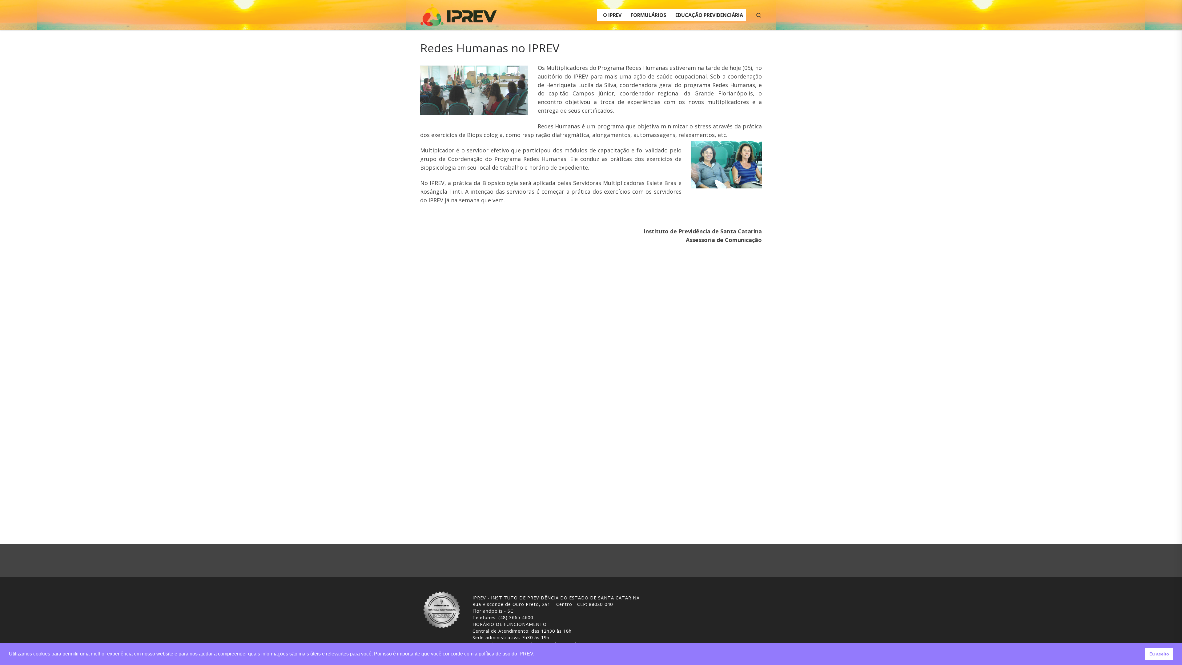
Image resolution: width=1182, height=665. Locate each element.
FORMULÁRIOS (648, 15)
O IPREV (612, 15)
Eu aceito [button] (1159, 653)
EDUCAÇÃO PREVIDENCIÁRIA (709, 15)
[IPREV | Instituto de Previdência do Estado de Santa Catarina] (458, 13)
